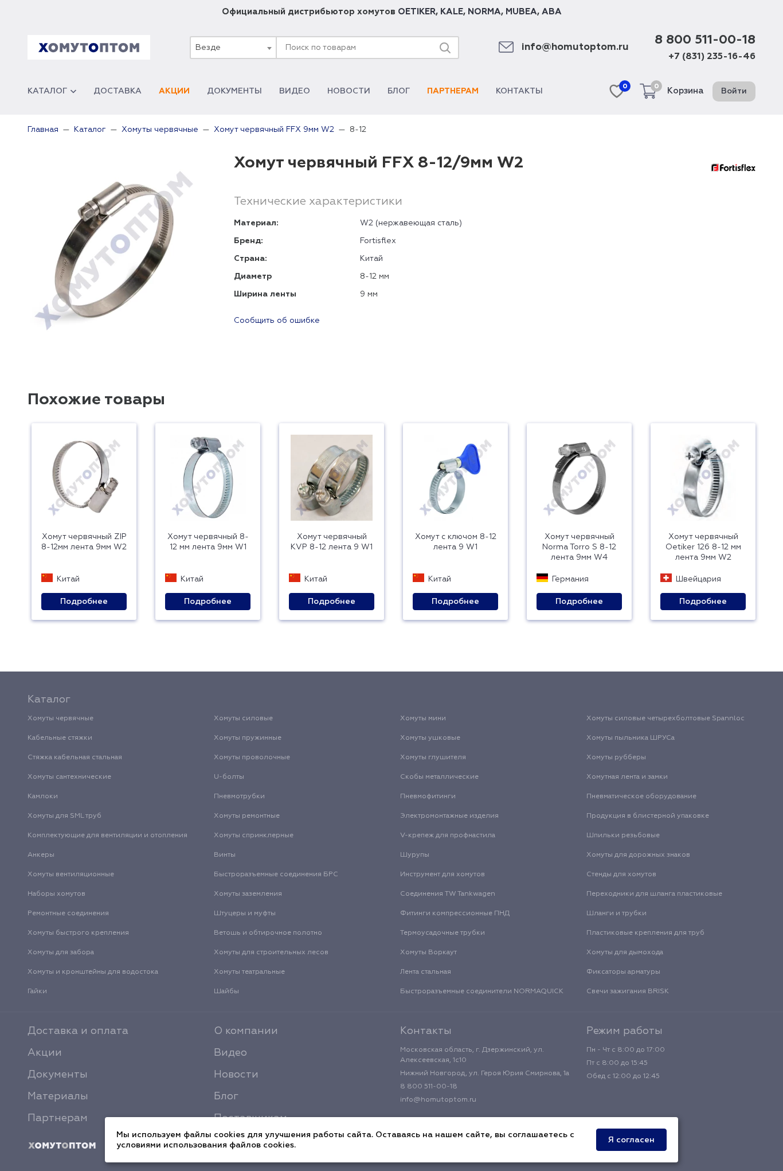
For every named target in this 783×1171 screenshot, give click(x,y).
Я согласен (631, 1140)
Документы (234, 91)
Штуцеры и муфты (245, 913)
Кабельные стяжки (60, 738)
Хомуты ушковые (430, 738)
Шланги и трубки (616, 913)
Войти (734, 91)
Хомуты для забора (61, 952)
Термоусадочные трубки (442, 933)
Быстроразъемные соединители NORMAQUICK (481, 991)
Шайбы (226, 991)
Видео (294, 91)
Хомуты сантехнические (69, 777)
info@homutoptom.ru (575, 47)
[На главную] (62, 1145)
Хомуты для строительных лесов (271, 952)
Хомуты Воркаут (428, 952)
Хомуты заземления (248, 894)
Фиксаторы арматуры (623, 972)
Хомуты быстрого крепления (78, 933)
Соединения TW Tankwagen (447, 894)
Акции (174, 91)
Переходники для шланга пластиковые (654, 894)
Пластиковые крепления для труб (645, 933)
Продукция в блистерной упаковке (647, 816)
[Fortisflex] (733, 167)
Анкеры (41, 855)
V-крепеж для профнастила (447, 835)
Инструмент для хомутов (442, 874)
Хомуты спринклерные (253, 835)
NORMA (484, 11)
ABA (552, 11)
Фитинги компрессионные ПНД (455, 913)
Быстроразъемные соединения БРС (276, 874)
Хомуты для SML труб (64, 816)
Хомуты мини (423, 718)
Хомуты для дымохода (624, 952)
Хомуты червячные (60, 718)
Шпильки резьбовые (623, 835)
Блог (398, 91)
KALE (451, 11)
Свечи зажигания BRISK (627, 991)
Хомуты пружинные (247, 738)
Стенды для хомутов (621, 874)
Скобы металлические (439, 777)
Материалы (58, 1096)
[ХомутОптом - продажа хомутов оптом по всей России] (89, 47)
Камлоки (43, 796)
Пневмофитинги (428, 796)
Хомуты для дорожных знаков (638, 855)
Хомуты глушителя (433, 757)
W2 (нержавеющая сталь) (411, 223)
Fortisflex (378, 241)
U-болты (229, 777)
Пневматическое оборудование (641, 796)
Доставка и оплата (78, 1031)
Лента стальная (425, 972)
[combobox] (233, 47)
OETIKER (417, 11)
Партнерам (453, 91)
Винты (225, 855)
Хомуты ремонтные (247, 816)
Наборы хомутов (56, 894)
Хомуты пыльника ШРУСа (630, 738)
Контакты (519, 91)
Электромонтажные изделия (449, 816)
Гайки (37, 991)
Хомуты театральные (249, 972)
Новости (348, 91)
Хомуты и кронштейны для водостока (93, 972)
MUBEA (521, 11)
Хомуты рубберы (616, 757)
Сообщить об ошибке (277, 321)
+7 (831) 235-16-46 (711, 56)
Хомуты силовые (243, 718)
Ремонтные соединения (68, 913)
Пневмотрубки (239, 796)
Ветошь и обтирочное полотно (268, 933)
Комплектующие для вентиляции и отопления (107, 835)
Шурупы (414, 855)
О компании (246, 1031)
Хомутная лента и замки (627, 777)
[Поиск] (444, 47)
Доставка (117, 91)
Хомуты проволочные (252, 757)
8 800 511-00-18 (705, 40)
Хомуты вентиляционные (71, 874)
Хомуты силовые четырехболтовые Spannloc (665, 718)
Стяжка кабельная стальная (75, 757)
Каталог (47, 91)
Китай (371, 259)
